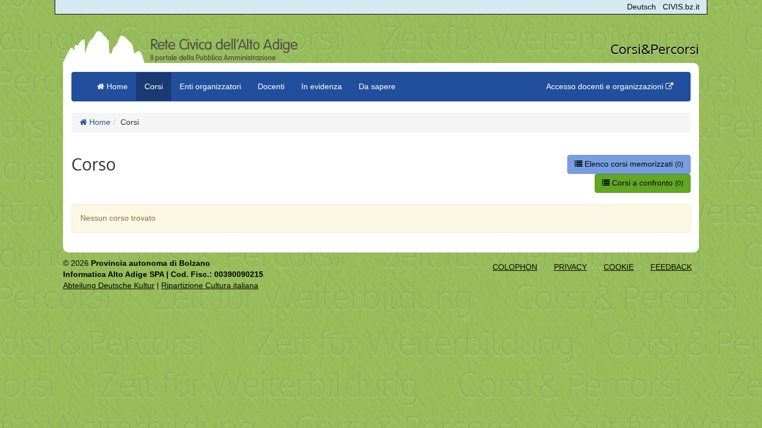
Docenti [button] (271, 86)
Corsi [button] (153, 86)
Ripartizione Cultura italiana (209, 285)
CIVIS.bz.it (681, 6)
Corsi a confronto (646, 182)
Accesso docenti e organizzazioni (605, 86)
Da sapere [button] (377, 86)
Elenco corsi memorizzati (632, 163)
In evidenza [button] (321, 86)
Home (98, 122)
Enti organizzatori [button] (210, 86)
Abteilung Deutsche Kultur (109, 285)
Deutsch (641, 6)
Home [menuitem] (116, 86)
